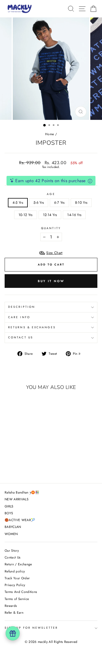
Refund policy (15, 571)
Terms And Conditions (21, 591)
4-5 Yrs (18, 202)
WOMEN (11, 533)
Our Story (12, 550)
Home (49, 134)
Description (21, 307)
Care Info (19, 317)
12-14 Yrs (50, 214)
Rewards (11, 605)
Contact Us (20, 337)
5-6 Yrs (38, 202)
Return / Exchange (18, 564)
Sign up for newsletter (31, 628)
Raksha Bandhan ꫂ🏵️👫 (22, 492)
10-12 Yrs (25, 214)
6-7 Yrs (59, 202)
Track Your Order (17, 578)
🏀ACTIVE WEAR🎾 (20, 520)
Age (51, 194)
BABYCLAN (13, 526)
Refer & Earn (14, 612)
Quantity (51, 228)
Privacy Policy (15, 585)
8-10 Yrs (81, 202)
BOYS (9, 513)
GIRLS (9, 506)
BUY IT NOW (51, 281)
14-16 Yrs (74, 214)
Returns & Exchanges (32, 327)
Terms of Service (17, 598)
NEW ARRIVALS (17, 499)
